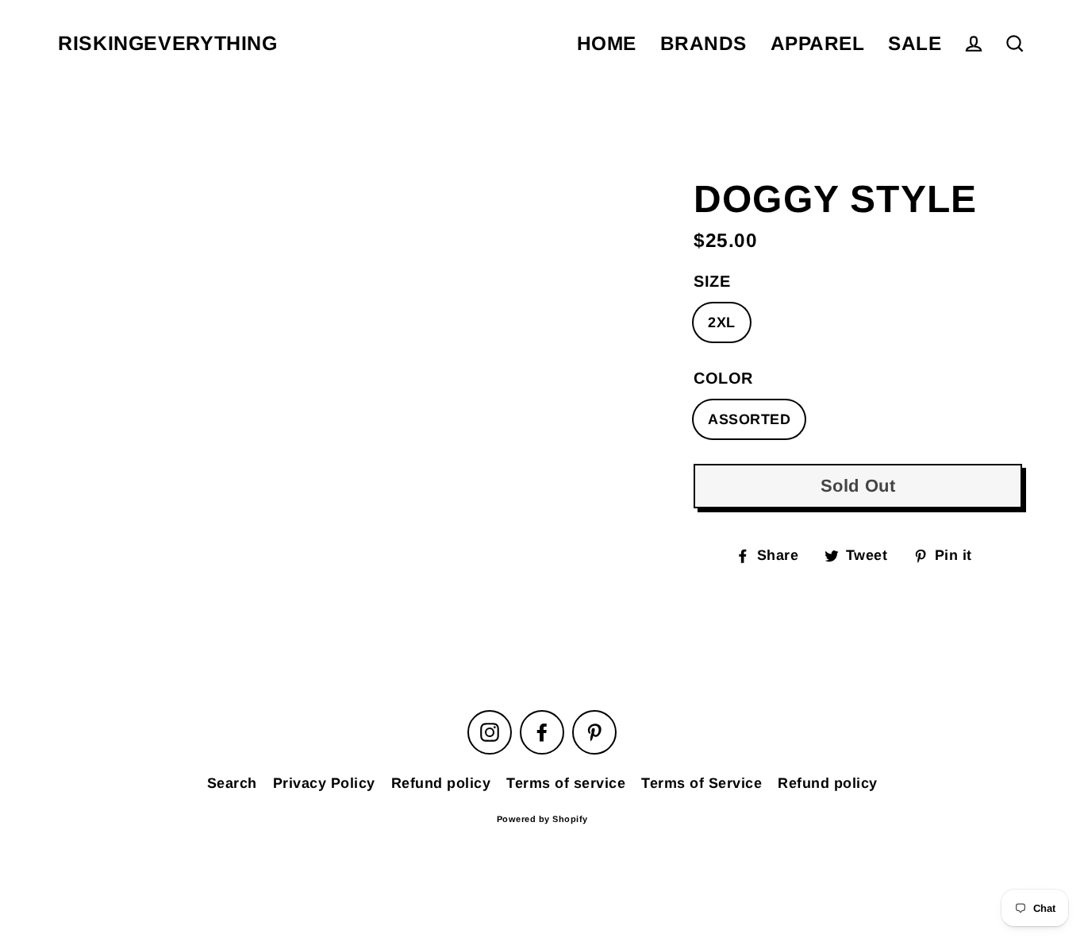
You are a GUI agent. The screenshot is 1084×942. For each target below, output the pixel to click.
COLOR (723, 378)
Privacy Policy (324, 783)
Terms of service (565, 783)
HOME (606, 43)
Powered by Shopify (542, 819)
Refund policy (441, 783)
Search (232, 783)
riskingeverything (168, 43)
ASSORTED (749, 419)
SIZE (712, 281)
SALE (914, 43)
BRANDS (703, 43)
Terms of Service (701, 783)
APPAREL (818, 43)
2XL (722, 322)
